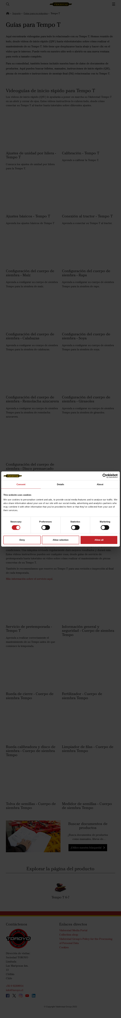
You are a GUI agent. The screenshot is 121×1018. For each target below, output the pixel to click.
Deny (22, 540)
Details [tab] (60, 484)
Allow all (99, 540)
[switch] (45, 530)
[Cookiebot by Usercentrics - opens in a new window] (105, 476)
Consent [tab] (21, 484)
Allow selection (60, 540)
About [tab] (100, 484)
